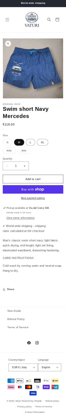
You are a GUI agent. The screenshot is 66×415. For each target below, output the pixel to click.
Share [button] (10, 289)
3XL (25, 151)
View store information (20, 217)
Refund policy (52, 401)
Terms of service (43, 406)
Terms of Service (18, 327)
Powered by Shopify (32, 401)
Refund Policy (16, 319)
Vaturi (18, 401)
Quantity (7, 158)
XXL (11, 151)
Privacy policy (24, 406)
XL (42, 142)
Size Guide (14, 310)
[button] (7, 20)
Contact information (35, 412)
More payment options (33, 198)
